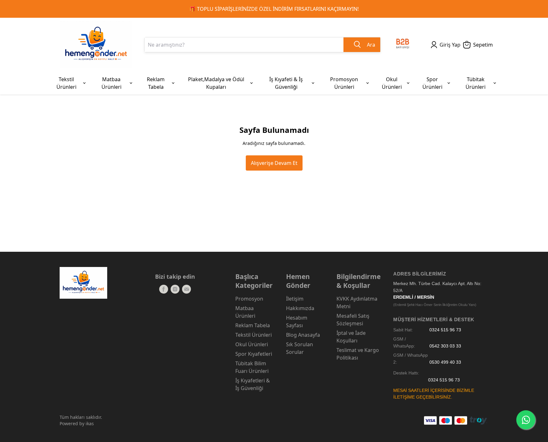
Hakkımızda (300, 308)
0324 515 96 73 (445, 330)
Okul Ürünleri (251, 344)
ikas (90, 423)
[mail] (186, 289)
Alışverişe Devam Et (274, 162)
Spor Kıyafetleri (253, 353)
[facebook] (163, 289)
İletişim (294, 298)
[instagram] (175, 289)
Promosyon (249, 298)
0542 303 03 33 (445, 346)
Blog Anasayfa (303, 334)
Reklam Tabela (252, 325)
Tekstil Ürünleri (253, 334)
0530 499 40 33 (445, 362)
